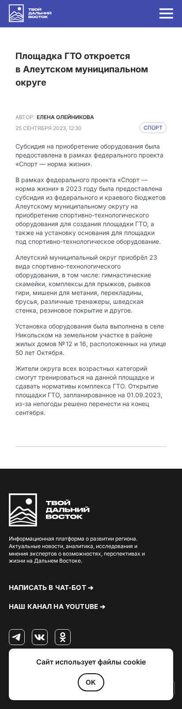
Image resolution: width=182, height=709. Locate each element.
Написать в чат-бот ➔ (51, 587)
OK (91, 682)
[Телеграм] (17, 637)
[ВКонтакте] (40, 637)
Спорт (153, 127)
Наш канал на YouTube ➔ (57, 606)
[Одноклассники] (63, 637)
